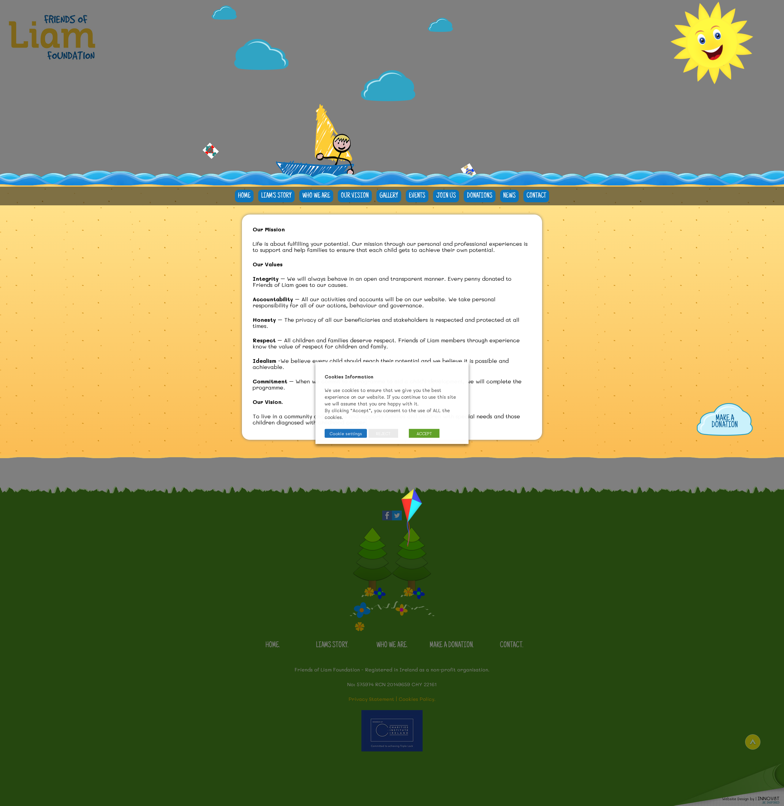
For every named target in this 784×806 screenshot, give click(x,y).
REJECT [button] (383, 433)
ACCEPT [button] (424, 433)
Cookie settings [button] (346, 433)
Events (417, 196)
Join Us (446, 196)
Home (244, 196)
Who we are (316, 196)
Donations (479, 196)
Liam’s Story (276, 196)
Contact (536, 196)
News (509, 196)
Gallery (388, 196)
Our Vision (355, 196)
